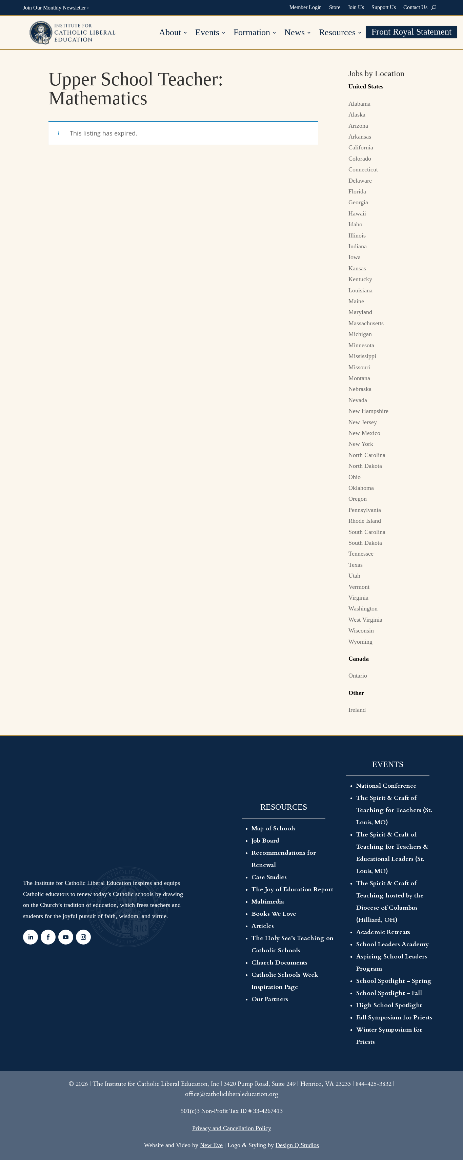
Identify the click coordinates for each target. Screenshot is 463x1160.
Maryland (360, 312)
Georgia (358, 202)
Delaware (360, 180)
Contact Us (415, 7)
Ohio (354, 477)
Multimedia (267, 901)
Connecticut (363, 169)
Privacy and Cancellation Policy (231, 1128)
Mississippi (362, 356)
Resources (337, 33)
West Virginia (365, 619)
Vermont (358, 586)
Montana (359, 378)
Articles (262, 926)
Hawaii (357, 213)
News (294, 33)
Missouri (359, 367)
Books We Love (273, 914)
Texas (355, 564)
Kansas (357, 268)
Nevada (357, 400)
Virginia (358, 597)
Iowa (354, 257)
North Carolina (366, 455)
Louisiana (360, 290)
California (360, 147)
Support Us (383, 7)
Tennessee (361, 553)
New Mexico (364, 433)
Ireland (357, 709)
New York (360, 443)
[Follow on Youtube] (65, 937)
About (170, 33)
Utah (354, 575)
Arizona (358, 125)
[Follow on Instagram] (83, 937)
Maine (356, 301)
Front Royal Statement (411, 33)
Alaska (356, 114)
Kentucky (360, 279)
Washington (363, 608)
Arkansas (359, 136)
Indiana (357, 246)
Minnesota (361, 345)
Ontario (357, 675)
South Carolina (366, 532)
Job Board (265, 840)
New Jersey (362, 422)
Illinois (357, 235)
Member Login (305, 7)
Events (207, 33)
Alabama (359, 103)
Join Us (356, 7)
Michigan (360, 334)
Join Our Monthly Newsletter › (56, 8)
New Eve (211, 1145)
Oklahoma (361, 487)
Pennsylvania (364, 509)
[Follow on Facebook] (48, 937)
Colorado (359, 158)
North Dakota (365, 465)
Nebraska (359, 389)
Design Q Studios (297, 1145)
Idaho (355, 224)
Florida (357, 191)
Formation (252, 33)
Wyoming (360, 641)
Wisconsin (361, 630)
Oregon (357, 498)
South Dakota (365, 542)
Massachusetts (366, 323)
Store (334, 7)
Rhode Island (364, 520)
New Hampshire (368, 411)
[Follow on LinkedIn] (30, 937)
